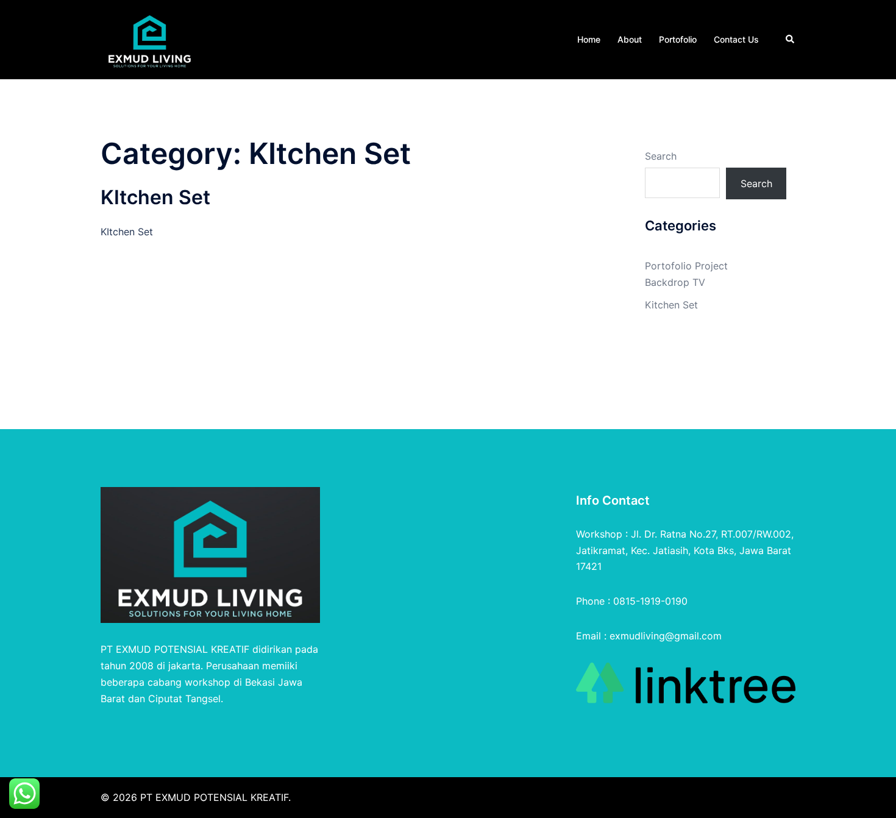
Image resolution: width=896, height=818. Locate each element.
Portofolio (678, 39)
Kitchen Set (671, 305)
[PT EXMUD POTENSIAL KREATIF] (150, 38)
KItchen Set (155, 197)
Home (588, 39)
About (629, 39)
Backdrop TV (675, 282)
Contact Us (736, 39)
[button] (790, 39)
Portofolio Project (686, 266)
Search (661, 156)
